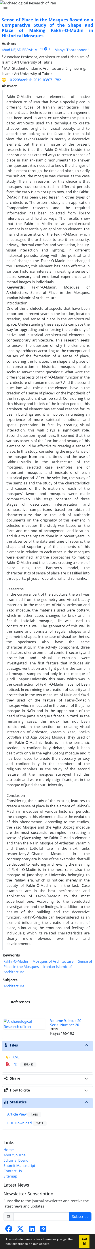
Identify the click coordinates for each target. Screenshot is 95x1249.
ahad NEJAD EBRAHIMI (20, 49)
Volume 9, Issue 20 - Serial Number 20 (66, 1022)
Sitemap (10, 1176)
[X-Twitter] (20, 1230)
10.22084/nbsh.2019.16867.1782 (34, 79)
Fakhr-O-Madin (16, 961)
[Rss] (43, 1230)
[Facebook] (9, 1230)
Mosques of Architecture (53, 961)
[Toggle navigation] (46, 9)
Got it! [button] (84, 1241)
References (20, 1002)
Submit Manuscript (19, 1165)
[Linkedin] (32, 1230)
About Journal (15, 1155)
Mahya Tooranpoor (71, 49)
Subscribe (80, 1216)
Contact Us (13, 1170)
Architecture (14, 986)
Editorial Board (16, 1160)
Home (9, 1149)
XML (15, 1057)
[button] (51, 1244)
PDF (22, 1064)
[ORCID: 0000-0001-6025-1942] (46, 49)
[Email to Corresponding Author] (41, 49)
